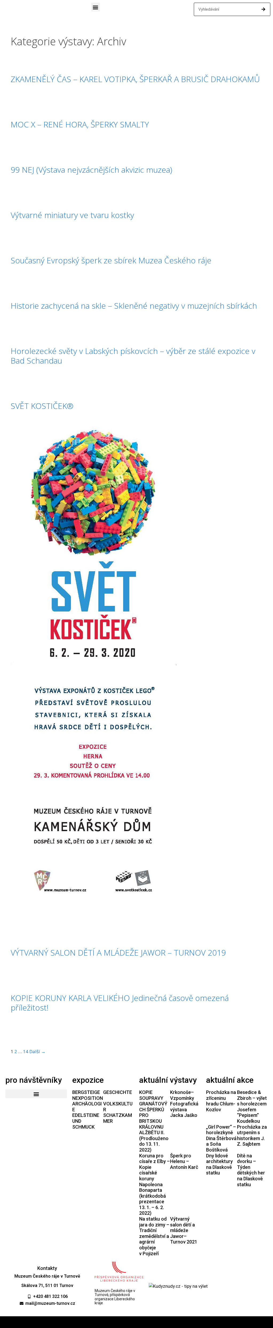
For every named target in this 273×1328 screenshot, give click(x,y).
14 (25, 1051)
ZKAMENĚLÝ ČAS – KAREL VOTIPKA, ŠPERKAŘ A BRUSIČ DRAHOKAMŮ (135, 79)
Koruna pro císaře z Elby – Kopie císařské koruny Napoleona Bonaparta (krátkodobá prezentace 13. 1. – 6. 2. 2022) (154, 1184)
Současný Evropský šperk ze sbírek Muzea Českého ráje (111, 260)
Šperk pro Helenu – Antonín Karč (184, 1161)
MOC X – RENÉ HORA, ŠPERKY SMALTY (80, 124)
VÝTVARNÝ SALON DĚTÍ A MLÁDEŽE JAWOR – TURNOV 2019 (118, 952)
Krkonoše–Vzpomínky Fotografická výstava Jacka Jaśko (184, 1103)
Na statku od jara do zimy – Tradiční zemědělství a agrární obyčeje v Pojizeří (154, 1236)
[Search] (263, 9)
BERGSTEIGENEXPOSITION (87, 1095)
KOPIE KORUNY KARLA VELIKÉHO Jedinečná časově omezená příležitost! (120, 1002)
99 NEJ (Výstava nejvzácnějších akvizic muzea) (91, 169)
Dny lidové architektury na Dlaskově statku (219, 1164)
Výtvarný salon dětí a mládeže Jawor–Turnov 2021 (183, 1230)
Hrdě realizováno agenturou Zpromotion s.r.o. (136, 1322)
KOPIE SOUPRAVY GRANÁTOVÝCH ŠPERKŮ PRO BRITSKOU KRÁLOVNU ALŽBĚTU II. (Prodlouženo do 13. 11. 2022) (153, 1121)
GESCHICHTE (117, 1092)
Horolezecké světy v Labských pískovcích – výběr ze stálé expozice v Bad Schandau (133, 355)
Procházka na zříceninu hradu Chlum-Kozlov (221, 1100)
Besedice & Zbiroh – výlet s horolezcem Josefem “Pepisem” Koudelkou (252, 1106)
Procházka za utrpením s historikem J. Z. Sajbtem (252, 1135)
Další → (37, 1051)
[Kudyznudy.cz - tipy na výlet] (178, 1286)
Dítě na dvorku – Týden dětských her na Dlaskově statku (251, 1170)
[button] (95, 7)
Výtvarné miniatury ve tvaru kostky (72, 215)
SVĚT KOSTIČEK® (42, 405)
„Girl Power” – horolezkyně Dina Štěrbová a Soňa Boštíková (221, 1138)
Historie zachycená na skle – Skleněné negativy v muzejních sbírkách (134, 305)
